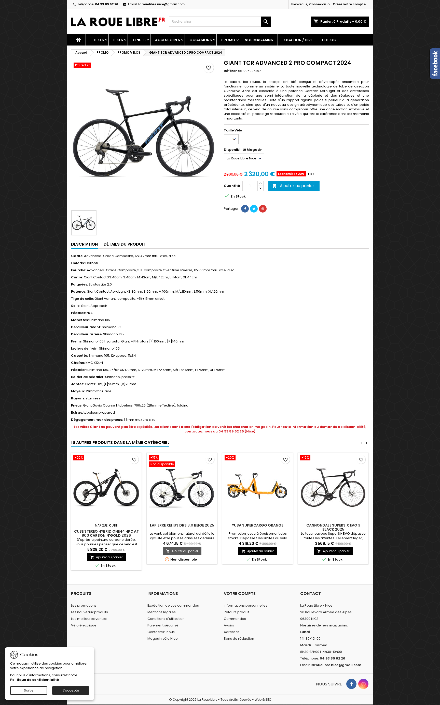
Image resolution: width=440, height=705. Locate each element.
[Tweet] (254, 209)
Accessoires (167, 39)
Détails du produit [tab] (124, 244)
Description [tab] (84, 244)
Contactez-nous (161, 631)
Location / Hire (297, 39)
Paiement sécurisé (162, 625)
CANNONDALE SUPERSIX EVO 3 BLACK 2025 (333, 527)
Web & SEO (263, 699)
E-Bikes (97, 39)
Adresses (232, 631)
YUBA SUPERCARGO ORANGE (257, 525)
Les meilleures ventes (89, 618)
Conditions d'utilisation (166, 618)
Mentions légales (161, 612)
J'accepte (70, 690)
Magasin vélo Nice (162, 638)
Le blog (329, 39)
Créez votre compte (349, 4)
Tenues (139, 39)
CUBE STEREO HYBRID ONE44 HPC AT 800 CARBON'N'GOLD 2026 (106, 533)
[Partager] (245, 209)
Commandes (235, 618)
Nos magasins (259, 39)
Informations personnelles (245, 605)
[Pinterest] (263, 209)
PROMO (228, 39)
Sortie (29, 690)
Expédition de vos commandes (173, 605)
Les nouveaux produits (89, 612)
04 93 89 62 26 (106, 4)
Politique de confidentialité (34, 679)
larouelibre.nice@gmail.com (161, 4)
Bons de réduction (239, 638)
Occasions (200, 39)
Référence (233, 71)
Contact (310, 593)
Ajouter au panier (293, 186)
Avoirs (229, 625)
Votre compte (239, 593)
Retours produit (236, 612)
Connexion (317, 4)
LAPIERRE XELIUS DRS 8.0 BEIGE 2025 (182, 525)
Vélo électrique (84, 625)
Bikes (118, 39)
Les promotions (84, 605)
